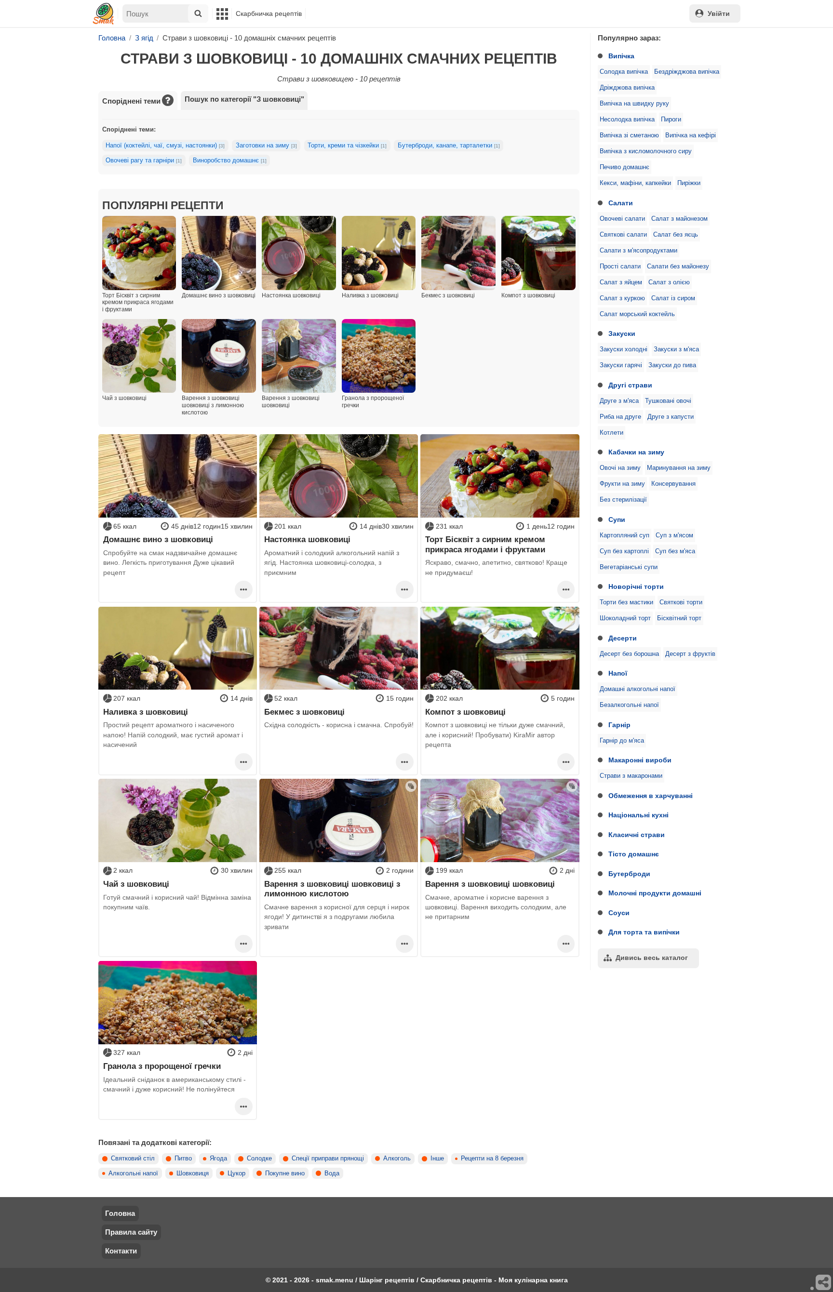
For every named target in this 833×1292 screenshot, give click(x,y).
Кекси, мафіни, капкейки (635, 183)
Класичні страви (636, 835)
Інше (437, 1158)
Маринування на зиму (679, 468)
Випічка (621, 56)
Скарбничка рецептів (269, 13)
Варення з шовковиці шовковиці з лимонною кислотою (332, 888)
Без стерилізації (623, 499)
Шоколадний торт (625, 618)
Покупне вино (285, 1173)
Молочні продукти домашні (654, 893)
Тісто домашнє (633, 854)
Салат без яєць (675, 234)
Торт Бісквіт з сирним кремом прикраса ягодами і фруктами (485, 544)
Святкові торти (680, 602)
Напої (617, 673)
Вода (331, 1173)
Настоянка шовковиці (307, 539)
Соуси (619, 913)
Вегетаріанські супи (629, 567)
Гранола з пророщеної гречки (162, 1066)
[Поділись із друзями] (824, 1283)
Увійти (719, 13)
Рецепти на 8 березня (492, 1158)
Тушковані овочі (668, 401)
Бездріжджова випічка (686, 71)
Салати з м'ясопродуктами (638, 250)
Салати (620, 203)
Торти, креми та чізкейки (347, 145)
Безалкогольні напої (629, 705)
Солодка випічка (624, 71)
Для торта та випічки (644, 932)
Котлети (611, 432)
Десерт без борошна (629, 654)
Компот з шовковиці (465, 711)
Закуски (621, 333)
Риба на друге (620, 416)
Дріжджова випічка (627, 87)
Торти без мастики (626, 602)
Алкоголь (397, 1158)
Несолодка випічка (627, 119)
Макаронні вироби (640, 760)
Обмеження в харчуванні (650, 795)
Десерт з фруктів (690, 654)
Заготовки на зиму (266, 145)
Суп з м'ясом (674, 535)
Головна (120, 1213)
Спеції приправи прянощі (328, 1158)
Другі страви (630, 385)
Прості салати (620, 266)
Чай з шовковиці (136, 883)
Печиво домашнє (624, 167)
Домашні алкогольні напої (637, 689)
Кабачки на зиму (636, 452)
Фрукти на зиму (622, 483)
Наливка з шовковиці (145, 711)
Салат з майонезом (679, 218)
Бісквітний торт (679, 618)
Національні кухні (638, 815)
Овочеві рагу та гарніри (144, 160)
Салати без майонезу (678, 266)
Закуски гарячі (621, 365)
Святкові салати (623, 234)
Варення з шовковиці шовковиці (490, 883)
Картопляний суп (624, 535)
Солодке (259, 1158)
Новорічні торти (636, 586)
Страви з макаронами (631, 776)
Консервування (673, 483)
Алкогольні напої (133, 1173)
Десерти (622, 638)
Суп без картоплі (624, 551)
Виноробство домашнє (230, 160)
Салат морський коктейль (637, 314)
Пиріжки (688, 183)
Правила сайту (131, 1232)
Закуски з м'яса (676, 349)
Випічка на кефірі (690, 135)
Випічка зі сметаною (629, 135)
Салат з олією (669, 282)
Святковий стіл (133, 1158)
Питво (183, 1158)
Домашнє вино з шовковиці (158, 539)
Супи (616, 519)
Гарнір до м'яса (622, 740)
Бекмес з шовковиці (304, 711)
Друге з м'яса (619, 401)
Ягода (218, 1158)
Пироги (671, 119)
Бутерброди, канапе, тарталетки (449, 145)
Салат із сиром (673, 298)
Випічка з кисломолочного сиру (646, 151)
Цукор (236, 1173)
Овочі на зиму (620, 468)
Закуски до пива (672, 365)
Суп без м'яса (675, 551)
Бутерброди (629, 874)
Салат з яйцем (621, 282)
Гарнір (619, 725)
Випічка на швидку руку (634, 103)
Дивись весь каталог (652, 957)
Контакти (121, 1251)
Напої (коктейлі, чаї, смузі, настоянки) (165, 145)
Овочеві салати (622, 218)
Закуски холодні (623, 349)
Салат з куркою (622, 298)
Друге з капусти (670, 416)
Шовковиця (192, 1173)
